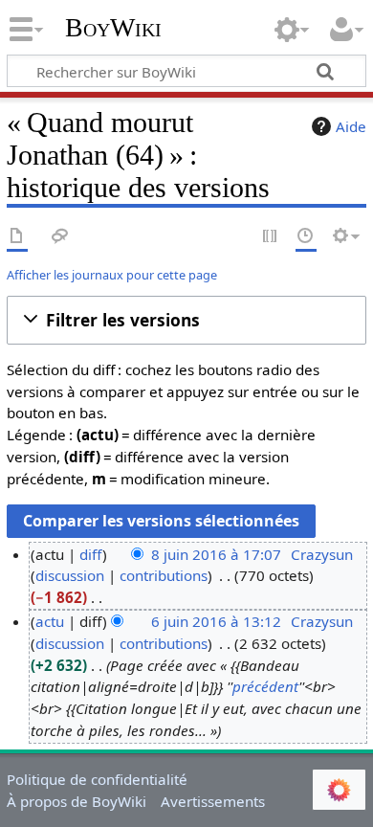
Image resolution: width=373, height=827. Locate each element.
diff (90, 554)
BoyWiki (113, 27)
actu (49, 621)
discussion (69, 575)
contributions (164, 575)
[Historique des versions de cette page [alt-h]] (306, 237)
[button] (186, 320)
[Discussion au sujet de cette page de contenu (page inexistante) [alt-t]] (60, 237)
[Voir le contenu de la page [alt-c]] (17, 237)
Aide (351, 126)
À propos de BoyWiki (76, 801)
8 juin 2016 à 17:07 (216, 554)
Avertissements (213, 801)
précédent (265, 686)
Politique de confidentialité (97, 779)
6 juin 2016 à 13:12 (216, 621)
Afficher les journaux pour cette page (112, 274)
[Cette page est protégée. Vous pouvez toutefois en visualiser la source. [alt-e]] (270, 237)
